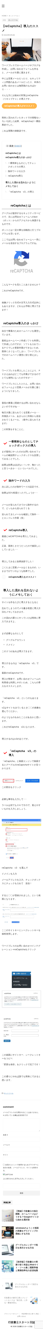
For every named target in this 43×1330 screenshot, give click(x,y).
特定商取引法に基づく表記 (30, 1314)
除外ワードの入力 (16, 171)
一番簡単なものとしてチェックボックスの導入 (22, 165)
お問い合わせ (21, 1316)
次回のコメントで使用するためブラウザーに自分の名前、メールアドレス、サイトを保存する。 (21, 1167)
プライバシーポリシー (11, 1314)
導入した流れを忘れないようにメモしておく (20, 184)
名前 (5, 1135)
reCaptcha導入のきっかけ (18, 157)
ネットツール (8, 1093)
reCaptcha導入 (15, 175)
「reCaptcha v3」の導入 (21, 191)
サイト (5, 1155)
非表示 (18, 146)
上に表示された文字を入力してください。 (19, 1179)
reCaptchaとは (13, 153)
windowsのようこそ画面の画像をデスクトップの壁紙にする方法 (27, 1231)
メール (6, 1145)
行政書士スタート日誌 (21, 1322)
